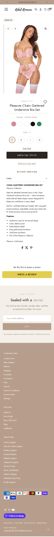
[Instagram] (5, 510)
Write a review (27, 274)
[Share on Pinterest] (31, 248)
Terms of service (29, 523)
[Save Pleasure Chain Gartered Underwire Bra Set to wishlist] (45, 102)
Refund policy (8, 523)
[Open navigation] (6, 9)
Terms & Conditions (11, 390)
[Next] (15, 29)
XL (40, 140)
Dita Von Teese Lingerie (13, 446)
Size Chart (27, 148)
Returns (7, 366)
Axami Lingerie (10, 442)
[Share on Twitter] (27, 248)
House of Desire (10, 454)
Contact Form (9, 358)
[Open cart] (48, 9)
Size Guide (8, 416)
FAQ (5, 382)
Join (27, 326)
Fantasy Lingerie (10, 450)
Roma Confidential (11, 470)
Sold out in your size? (27, 163)
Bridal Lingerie (9, 482)
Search (6, 386)
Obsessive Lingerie (11, 462)
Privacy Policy (9, 394)
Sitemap (7, 398)
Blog (5, 424)
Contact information (10, 528)
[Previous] (8, 29)
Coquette (27, 101)
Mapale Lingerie (10, 458)
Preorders (8, 374)
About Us (7, 412)
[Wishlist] (45, 9)
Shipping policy (42, 523)
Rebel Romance (25, 530)
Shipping (7, 370)
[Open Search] (36, 9)
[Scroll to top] (48, 529)
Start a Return (9, 362)
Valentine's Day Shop (12, 478)
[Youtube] (13, 510)
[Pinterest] (9, 510)
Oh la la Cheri (9, 466)
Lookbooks (8, 428)
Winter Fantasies (10, 474)
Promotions (8, 378)
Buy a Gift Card (10, 420)
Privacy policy (18, 523)
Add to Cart (27, 155)
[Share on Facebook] (23, 248)
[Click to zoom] (46, 29)
